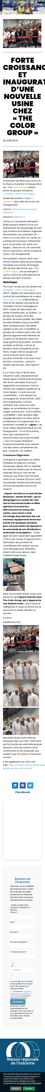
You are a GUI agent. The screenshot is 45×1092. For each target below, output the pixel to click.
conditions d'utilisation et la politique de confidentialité (20, 993)
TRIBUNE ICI (19, 216)
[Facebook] (23, 785)
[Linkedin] (15, 785)
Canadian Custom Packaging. (19, 193)
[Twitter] (30, 785)
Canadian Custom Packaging (19, 289)
